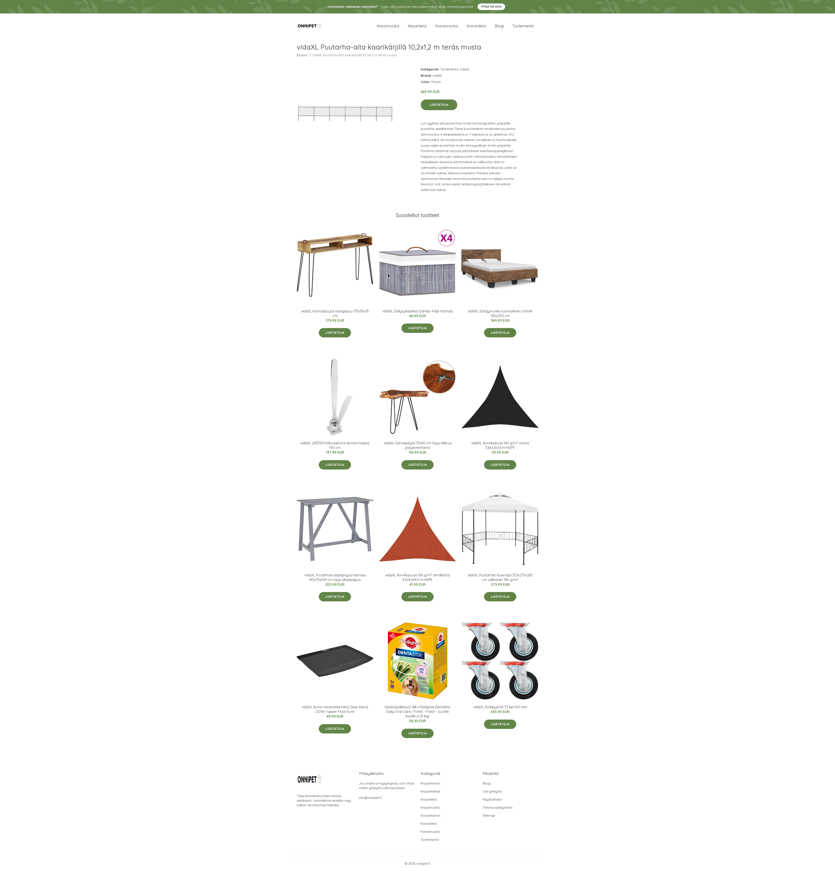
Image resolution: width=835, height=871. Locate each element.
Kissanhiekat (430, 791)
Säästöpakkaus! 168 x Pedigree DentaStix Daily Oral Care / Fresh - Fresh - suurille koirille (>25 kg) (417, 711)
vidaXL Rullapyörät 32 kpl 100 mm (500, 707)
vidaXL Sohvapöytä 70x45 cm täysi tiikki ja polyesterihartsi (417, 445)
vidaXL (465, 69)
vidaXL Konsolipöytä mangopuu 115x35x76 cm (335, 313)
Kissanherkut (430, 783)
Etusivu (302, 55)
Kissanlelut (417, 25)
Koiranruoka (446, 25)
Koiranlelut (476, 25)
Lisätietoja (439, 105)
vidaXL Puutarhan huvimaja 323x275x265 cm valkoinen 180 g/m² (500, 577)
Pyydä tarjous (491, 6)
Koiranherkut (430, 815)
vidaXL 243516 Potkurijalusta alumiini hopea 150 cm (335, 445)
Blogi (499, 25)
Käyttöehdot (492, 799)
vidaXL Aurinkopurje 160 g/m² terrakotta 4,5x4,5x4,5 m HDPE (417, 577)
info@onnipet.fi (370, 798)
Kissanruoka (388, 25)
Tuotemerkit (523, 25)
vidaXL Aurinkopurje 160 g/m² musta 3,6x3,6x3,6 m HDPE (500, 445)
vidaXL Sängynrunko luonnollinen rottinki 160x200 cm (500, 313)
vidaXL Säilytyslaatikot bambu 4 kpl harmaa (417, 311)
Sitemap (489, 815)
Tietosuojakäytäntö (498, 807)
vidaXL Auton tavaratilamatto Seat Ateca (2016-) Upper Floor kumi (335, 709)
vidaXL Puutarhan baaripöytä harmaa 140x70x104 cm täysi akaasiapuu (335, 577)
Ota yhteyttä (492, 791)
